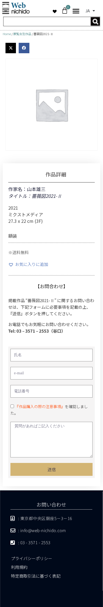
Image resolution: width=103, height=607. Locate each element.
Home (7, 34)
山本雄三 (36, 189)
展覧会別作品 (22, 34)
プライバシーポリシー (31, 558)
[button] (76, 11)
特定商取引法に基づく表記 (35, 576)
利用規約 (19, 567)
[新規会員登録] (51, 24)
